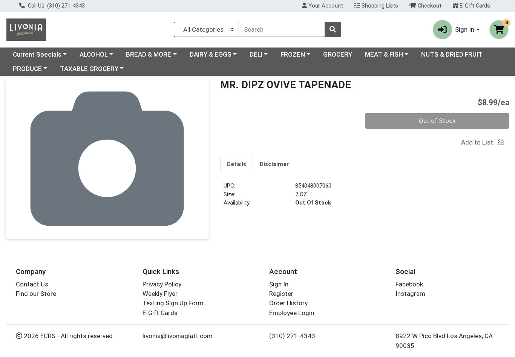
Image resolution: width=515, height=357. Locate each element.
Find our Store (36, 293)
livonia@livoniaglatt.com (178, 336)
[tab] (236, 164)
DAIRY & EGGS (210, 54)
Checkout (428, 5)
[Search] (333, 29)
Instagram (410, 293)
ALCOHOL (94, 54)
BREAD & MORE (148, 54)
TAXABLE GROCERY (89, 68)
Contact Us (32, 284)
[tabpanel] (364, 197)
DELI (256, 54)
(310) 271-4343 (292, 336)
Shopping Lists (379, 5)
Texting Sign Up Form (173, 303)
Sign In (278, 284)
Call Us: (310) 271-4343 (55, 5)
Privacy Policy (162, 284)
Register (281, 293)
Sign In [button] (464, 29)
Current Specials (37, 54)
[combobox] (282, 29)
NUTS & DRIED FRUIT (452, 54)
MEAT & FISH (384, 54)
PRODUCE (27, 68)
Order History (288, 303)
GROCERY (337, 54)
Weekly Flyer (160, 293)
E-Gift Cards (474, 5)
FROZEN (292, 54)
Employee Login (291, 313)
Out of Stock (437, 121)
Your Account (325, 5)
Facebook (409, 284)
